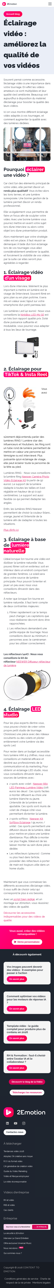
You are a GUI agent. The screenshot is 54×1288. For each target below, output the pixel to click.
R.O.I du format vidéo (13, 1161)
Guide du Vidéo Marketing (15, 1171)
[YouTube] (15, 1123)
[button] (49, 4)
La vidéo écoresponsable (15, 1181)
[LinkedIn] (7, 1123)
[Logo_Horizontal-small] (9, 4)
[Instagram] (24, 1123)
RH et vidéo (9, 1200)
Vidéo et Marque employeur (16, 1176)
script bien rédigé (24, 899)
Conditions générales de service (21, 1278)
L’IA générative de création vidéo (18, 1166)
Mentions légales (41, 1282)
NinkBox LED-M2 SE (32, 314)
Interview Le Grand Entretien (16, 1238)
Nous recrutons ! (11, 1248)
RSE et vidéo (9, 1205)
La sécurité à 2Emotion (14, 1233)
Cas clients (8, 1210)
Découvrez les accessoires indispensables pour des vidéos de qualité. (24, 916)
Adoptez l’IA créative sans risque (18, 1156)
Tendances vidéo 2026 (14, 1151)
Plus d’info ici (11, 530)
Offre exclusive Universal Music (17, 1243)
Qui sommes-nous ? (13, 1253)
